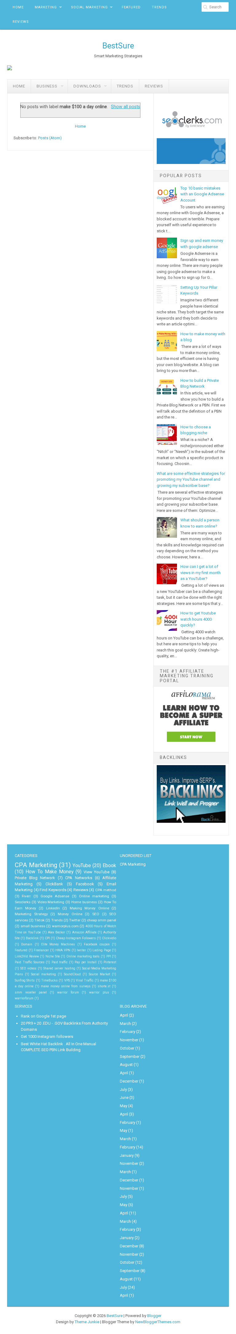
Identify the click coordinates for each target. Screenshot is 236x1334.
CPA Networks (78, 877)
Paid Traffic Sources (30, 962)
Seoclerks (22, 902)
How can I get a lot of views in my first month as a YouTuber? (200, 572)
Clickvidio (109, 938)
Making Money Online (89, 908)
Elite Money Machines (58, 944)
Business (47, 86)
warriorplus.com (65, 926)
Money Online (70, 914)
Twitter (75, 920)
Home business (84, 902)
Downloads (87, 86)
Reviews (21, 22)
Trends (159, 7)
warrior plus (99, 992)
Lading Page (101, 950)
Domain (26, 944)
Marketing (46, 7)
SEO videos (28, 968)
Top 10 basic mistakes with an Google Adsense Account (202, 194)
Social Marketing (89, 7)
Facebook (85, 884)
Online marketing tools (83, 956)
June (124, 1097)
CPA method (105, 890)
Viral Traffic (84, 980)
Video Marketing (51, 902)
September (130, 1056)
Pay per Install (85, 962)
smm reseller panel (31, 992)
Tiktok (39, 920)
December (129, 1081)
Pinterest (110, 962)
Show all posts (125, 106)
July (123, 1089)
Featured (131, 7)
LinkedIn (53, 908)
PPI (108, 956)
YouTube (82, 865)
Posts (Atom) (50, 138)
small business (33, 926)
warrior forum (68, 992)
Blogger (154, 1315)
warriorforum (24, 998)
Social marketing (43, 974)
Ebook (109, 865)
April (124, 1015)
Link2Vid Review (27, 956)
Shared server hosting (59, 968)
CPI (47, 938)
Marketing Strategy (31, 914)
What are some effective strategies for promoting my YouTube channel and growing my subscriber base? (191, 479)
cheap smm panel (101, 920)
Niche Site (52, 956)
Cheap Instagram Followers (76, 938)
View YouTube (96, 872)
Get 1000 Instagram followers (47, 1036)
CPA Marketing (36, 865)
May (123, 1106)
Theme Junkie (87, 1322)
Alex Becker (56, 932)
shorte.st (104, 986)
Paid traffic (60, 962)
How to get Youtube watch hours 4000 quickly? (198, 619)
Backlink (32, 938)
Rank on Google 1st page (43, 1016)
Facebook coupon (97, 944)
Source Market (99, 974)
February (127, 1031)
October (127, 1048)
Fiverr (26, 896)
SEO (95, 914)
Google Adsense (55, 896)
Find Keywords (53, 889)
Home (18, 7)
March (125, 1023)
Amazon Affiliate (84, 932)
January (127, 1155)
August (126, 1064)
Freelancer (41, 950)
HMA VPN (62, 950)
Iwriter (81, 950)
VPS (67, 980)
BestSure (118, 45)
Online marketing (94, 896)
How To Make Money (49, 872)
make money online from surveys (66, 986)
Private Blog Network (35, 877)
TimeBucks (49, 980)
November (129, 1040)
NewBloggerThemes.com (157, 1322)
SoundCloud (72, 974)
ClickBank (54, 884)
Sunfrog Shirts (25, 980)
